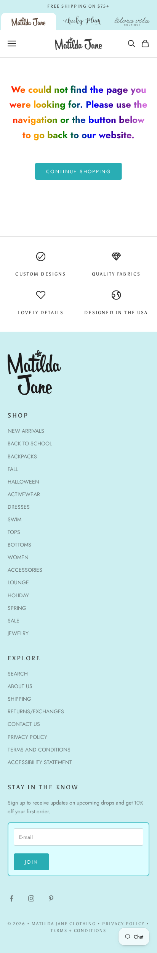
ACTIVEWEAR (24, 494)
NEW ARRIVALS (26, 431)
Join (31, 862)
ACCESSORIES (25, 570)
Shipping (19, 699)
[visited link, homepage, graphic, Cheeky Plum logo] (82, 21)
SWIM (14, 519)
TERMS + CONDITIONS (79, 930)
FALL (13, 469)
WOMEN (18, 557)
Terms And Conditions (39, 749)
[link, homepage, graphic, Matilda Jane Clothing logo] (28, 21)
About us (20, 686)
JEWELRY (18, 633)
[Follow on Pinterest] (51, 898)
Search (18, 673)
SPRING (17, 608)
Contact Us (24, 724)
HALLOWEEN (23, 481)
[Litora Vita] (132, 21)
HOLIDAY (18, 595)
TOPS (14, 532)
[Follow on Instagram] (31, 898)
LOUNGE (18, 582)
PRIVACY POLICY (123, 923)
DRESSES (19, 507)
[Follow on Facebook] (11, 898)
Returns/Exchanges (36, 711)
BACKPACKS (22, 456)
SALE (13, 620)
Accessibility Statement (40, 762)
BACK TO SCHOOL (30, 443)
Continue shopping (78, 171)
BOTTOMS (19, 544)
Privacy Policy (27, 737)
